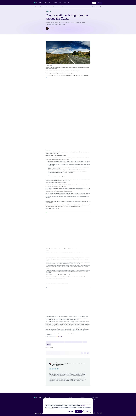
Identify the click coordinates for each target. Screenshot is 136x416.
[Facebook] (82, 353)
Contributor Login (95, 397)
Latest (36, 6)
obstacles (84, 341)
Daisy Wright (52, 27)
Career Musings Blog (59, 336)
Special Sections (94, 6)
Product (55, 2)
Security (93, 399)
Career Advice (49, 341)
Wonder (53, 6)
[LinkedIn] (88, 353)
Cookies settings (70, 411)
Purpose (58, 6)
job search (79, 341)
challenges (61, 341)
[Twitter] (85, 353)
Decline (87, 411)
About (69, 2)
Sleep (63, 6)
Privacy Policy (83, 405)
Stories (60, 2)
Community (49, 11)
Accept (78, 411)
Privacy (93, 401)
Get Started (99, 2)
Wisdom (47, 6)
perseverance (48, 344)
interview (74, 341)
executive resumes (68, 341)
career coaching (55, 341)
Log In (94, 2)
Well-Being (42, 6)
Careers (64, 2)
